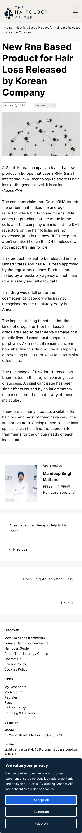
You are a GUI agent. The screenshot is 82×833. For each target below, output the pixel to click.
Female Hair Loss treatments (26, 643)
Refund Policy (15, 708)
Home (8, 27)
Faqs (8, 703)
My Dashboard (15, 687)
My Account (13, 692)
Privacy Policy (15, 664)
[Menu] (75, 12)
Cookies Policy (15, 669)
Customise (41, 812)
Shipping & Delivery (19, 713)
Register (10, 697)
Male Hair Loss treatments (24, 638)
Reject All (41, 823)
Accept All (41, 800)
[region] (41, 795)
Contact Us (12, 659)
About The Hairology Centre (26, 654)
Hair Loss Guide (16, 648)
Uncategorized (45, 105)
